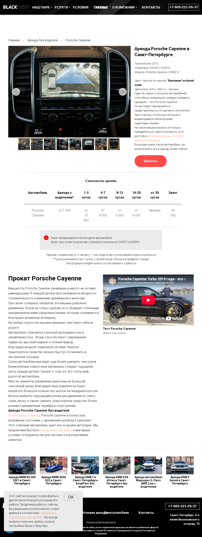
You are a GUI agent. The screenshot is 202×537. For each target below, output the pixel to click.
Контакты (146, 513)
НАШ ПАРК (41, 7)
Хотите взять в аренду (24, 415)
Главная (14, 40)
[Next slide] (123, 92)
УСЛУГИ (61, 7)
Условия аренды (95, 513)
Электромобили (116, 513)
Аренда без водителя (42, 40)
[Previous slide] (16, 92)
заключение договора (56, 430)
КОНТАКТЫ (151, 7)
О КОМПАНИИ (123, 7)
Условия (80, 7)
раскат (101, 7)
